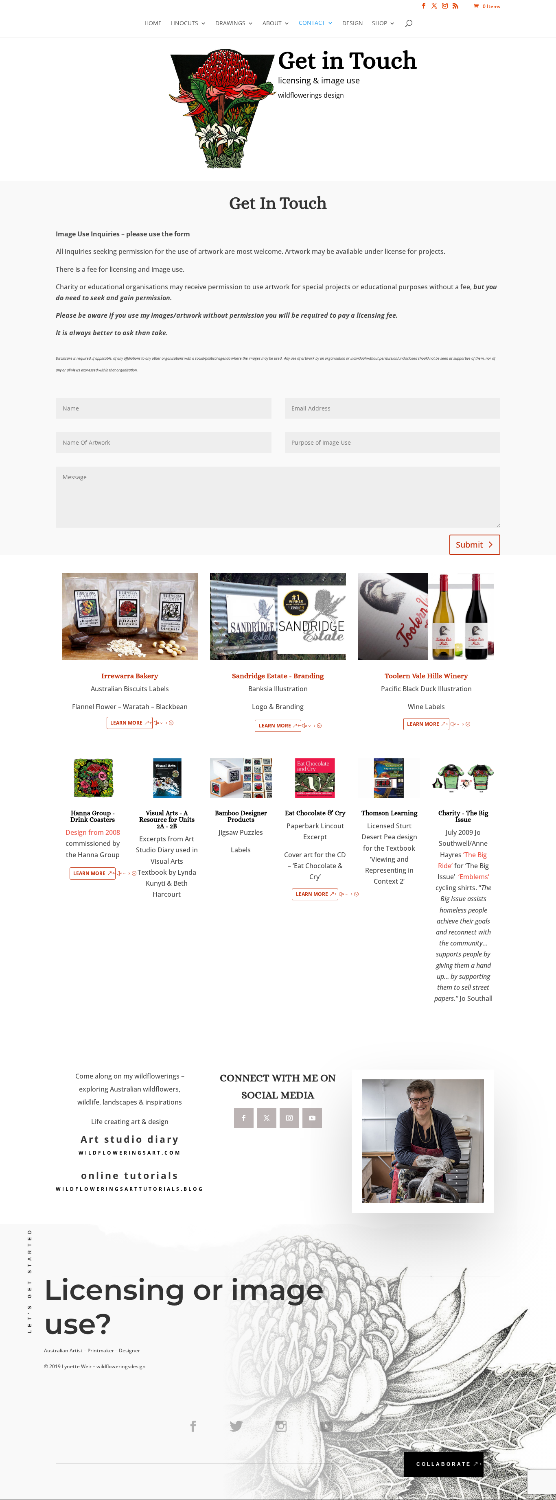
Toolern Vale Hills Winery (426, 676)
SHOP (379, 23)
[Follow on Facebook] (244, 1118)
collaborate (443, 1464)
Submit (469, 544)
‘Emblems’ (473, 876)
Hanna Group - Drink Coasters (92, 816)
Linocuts (184, 23)
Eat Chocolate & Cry (315, 813)
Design (352, 23)
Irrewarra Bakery (129, 676)
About (272, 23)
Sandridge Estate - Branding (278, 676)
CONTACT (312, 23)
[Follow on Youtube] (312, 1118)
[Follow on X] (266, 1118)
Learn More (126, 722)
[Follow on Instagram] (289, 1118)
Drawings (230, 23)
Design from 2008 (93, 832)
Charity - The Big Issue (463, 816)
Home (153, 23)
